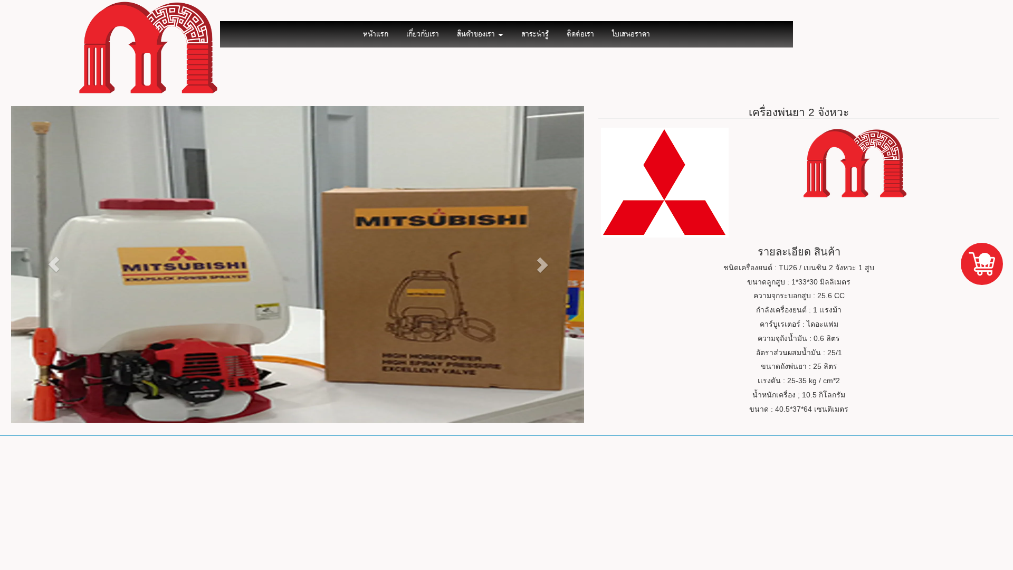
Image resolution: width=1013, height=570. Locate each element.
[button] (54, 264)
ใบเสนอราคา (631, 34)
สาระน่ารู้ (535, 34)
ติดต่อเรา (580, 34)
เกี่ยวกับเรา (422, 34)
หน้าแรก (375, 34)
